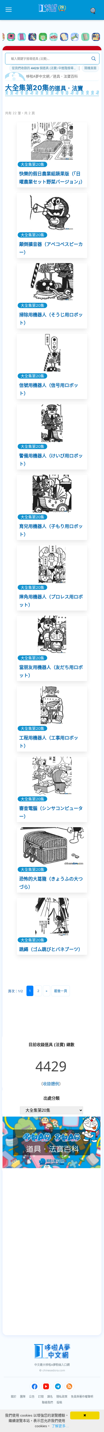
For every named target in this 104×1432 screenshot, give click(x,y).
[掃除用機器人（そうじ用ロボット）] (52, 282)
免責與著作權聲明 (82, 1396)
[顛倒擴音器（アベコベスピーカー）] (52, 211)
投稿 (59, 1402)
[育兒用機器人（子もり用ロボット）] (52, 494)
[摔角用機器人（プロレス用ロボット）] (52, 564)
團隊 (22, 1396)
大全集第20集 (32, 164)
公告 (32, 1396)
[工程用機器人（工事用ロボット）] (52, 705)
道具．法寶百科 (65, 76)
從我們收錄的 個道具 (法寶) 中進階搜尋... (44, 68)
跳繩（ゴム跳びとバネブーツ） (51, 949)
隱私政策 (61, 1396)
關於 (13, 1396)
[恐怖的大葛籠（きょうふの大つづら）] (52, 846)
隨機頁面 (90, 68)
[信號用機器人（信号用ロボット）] (52, 353)
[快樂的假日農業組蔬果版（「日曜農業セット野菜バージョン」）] (52, 141)
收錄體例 (51, 1083)
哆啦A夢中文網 (37, 76)
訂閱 (41, 1396)
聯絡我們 (47, 1402)
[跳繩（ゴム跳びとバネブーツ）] (52, 917)
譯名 (50, 1396)
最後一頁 (60, 990)
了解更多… (60, 1426)
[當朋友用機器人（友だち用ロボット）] (52, 635)
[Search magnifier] (93, 58)
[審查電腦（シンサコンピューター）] (52, 776)
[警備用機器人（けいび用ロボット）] (52, 423)
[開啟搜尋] (94, 10)
